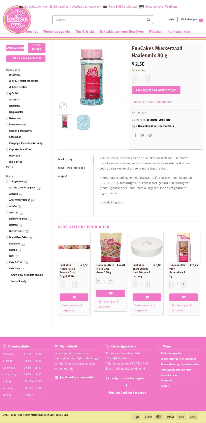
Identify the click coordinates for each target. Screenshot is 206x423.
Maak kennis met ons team (176, 369)
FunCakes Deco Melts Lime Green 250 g (105, 269)
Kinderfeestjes (27, 32)
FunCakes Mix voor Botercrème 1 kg (177, 271)
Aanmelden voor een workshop (178, 359)
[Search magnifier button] (148, 20)
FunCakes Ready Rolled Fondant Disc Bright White (67, 271)
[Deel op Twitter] (142, 135)
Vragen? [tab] (62, 176)
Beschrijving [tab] (65, 159)
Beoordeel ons (169, 375)
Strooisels (164, 120)
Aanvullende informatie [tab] (71, 168)
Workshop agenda (56, 32)
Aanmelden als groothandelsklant (180, 364)
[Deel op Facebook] (135, 135)
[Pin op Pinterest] (150, 135)
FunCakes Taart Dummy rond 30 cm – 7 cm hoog (141, 271)
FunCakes (168, 126)
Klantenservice (179, 32)
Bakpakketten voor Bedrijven (122, 32)
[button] (63, 106)
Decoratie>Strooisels (150, 126)
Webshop (155, 32)
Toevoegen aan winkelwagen (156, 90)
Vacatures (166, 380)
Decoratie (151, 120)
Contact (165, 386)
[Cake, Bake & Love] (17, 19)
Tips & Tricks (85, 32)
